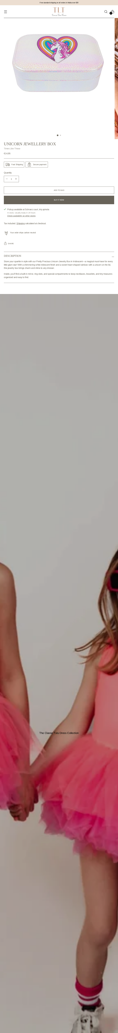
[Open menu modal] (5, 11)
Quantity (8, 172)
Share (11, 243)
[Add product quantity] (7, 179)
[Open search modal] (106, 11)
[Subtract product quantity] (16, 179)
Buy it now (59, 200)
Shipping (20, 223)
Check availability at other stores (21, 216)
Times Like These (12, 148)
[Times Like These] (59, 11)
